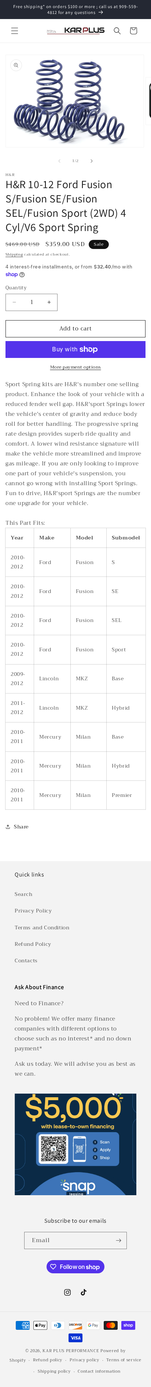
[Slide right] (92, 161)
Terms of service (123, 1360)
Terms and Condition (42, 927)
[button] (15, 31)
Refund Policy (33, 944)
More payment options (75, 367)
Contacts (26, 960)
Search (24, 894)
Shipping (14, 254)
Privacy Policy (33, 910)
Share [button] (21, 826)
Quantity (15, 288)
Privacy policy (84, 1360)
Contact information (99, 1371)
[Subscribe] (118, 1240)
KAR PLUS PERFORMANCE (71, 1350)
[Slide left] (59, 161)
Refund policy (47, 1360)
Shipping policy (54, 1371)
